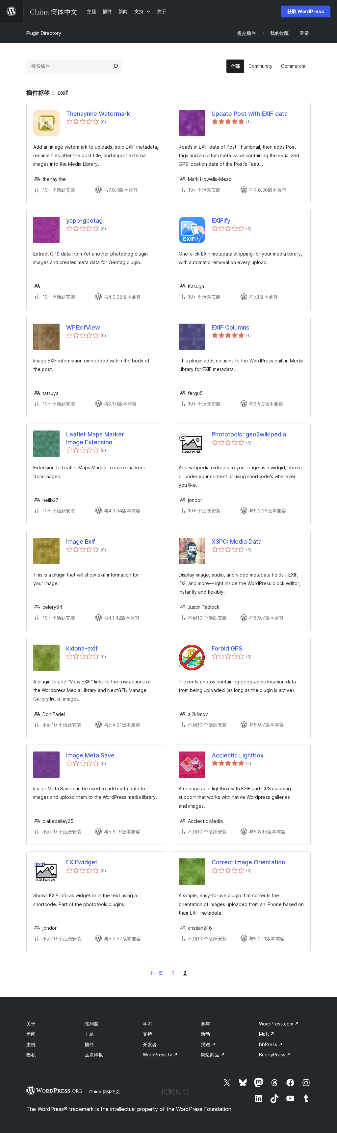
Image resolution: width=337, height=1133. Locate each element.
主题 (89, 1034)
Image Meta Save (90, 755)
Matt (266, 1034)
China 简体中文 (104, 1091)
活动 (205, 1034)
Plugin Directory (43, 33)
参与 (205, 1023)
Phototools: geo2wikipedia (249, 434)
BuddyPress (275, 1054)
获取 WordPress (305, 11)
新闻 (31, 1034)
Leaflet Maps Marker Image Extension (95, 438)
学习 (147, 1023)
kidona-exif (82, 648)
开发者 (150, 1044)
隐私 (31, 1054)
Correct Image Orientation (248, 862)
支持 (147, 1034)
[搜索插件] (115, 66)
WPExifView (83, 327)
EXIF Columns (230, 327)
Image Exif (80, 541)
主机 (31, 1044)
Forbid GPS (227, 648)
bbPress (271, 1044)
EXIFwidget (81, 862)
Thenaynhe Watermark (98, 113)
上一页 (156, 973)
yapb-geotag (84, 220)
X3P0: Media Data (237, 541)
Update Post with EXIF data (250, 113)
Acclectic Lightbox (238, 755)
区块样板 (94, 1054)
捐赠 (208, 1044)
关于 (31, 1023)
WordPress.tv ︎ (160, 1054)
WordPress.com (279, 1023)
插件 (89, 1044)
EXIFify (221, 220)
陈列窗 (91, 1023)
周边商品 (213, 1054)
